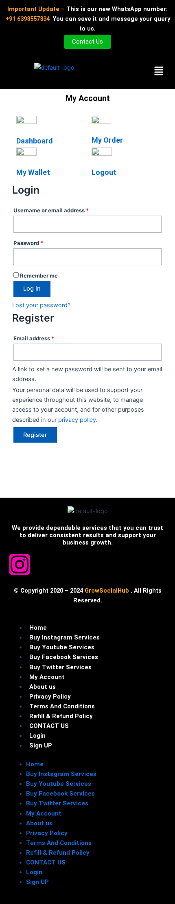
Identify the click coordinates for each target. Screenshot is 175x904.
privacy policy (77, 419)
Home (38, 627)
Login (37, 735)
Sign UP (40, 745)
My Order (107, 140)
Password (39, 242)
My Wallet (33, 172)
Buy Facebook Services (63, 657)
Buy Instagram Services (64, 637)
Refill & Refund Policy (61, 716)
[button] (158, 71)
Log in (32, 288)
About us (42, 686)
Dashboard (34, 141)
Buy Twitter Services (60, 667)
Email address (45, 337)
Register (35, 435)
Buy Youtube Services (61, 647)
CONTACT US (49, 726)
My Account (47, 677)
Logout (104, 172)
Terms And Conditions (62, 706)
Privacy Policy (50, 696)
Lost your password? (41, 305)
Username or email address (62, 209)
